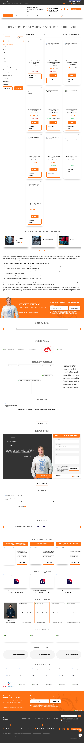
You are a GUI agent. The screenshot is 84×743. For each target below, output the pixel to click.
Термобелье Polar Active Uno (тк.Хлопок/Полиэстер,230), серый (35, 62)
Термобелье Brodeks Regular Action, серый (53, 110)
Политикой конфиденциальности (62, 469)
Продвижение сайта (73, 738)
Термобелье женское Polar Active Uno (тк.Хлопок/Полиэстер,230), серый (53, 62)
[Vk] (64, 729)
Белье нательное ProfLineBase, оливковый (34, 110)
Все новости (42, 423)
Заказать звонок (76, 9)
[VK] (68, 9)
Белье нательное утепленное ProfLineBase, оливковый (72, 61)
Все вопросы (42, 483)
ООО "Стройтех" (42, 543)
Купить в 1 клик (32, 76)
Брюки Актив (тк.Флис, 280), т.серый (72, 157)
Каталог (9, 15)
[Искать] (61, 16)
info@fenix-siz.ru (30, 728)
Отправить (74, 308)
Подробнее (22, 562)
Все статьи (42, 515)
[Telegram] (61, 9)
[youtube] (67, 729)
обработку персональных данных (71, 313)
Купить (53, 75)
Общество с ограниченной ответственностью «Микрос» (15, 544)
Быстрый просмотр (34, 57)
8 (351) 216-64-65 (53, 8)
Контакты (26, 3)
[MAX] (64, 9)
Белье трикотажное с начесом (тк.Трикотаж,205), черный (34, 204)
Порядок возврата (15, 3)
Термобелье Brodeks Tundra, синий (34, 157)
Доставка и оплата (6, 3)
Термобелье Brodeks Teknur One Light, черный (53, 157)
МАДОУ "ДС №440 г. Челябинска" (68, 543)
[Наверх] (80, 740)
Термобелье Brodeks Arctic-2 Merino (72, 110)
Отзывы (21, 3)
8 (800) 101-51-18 (53, 10)
